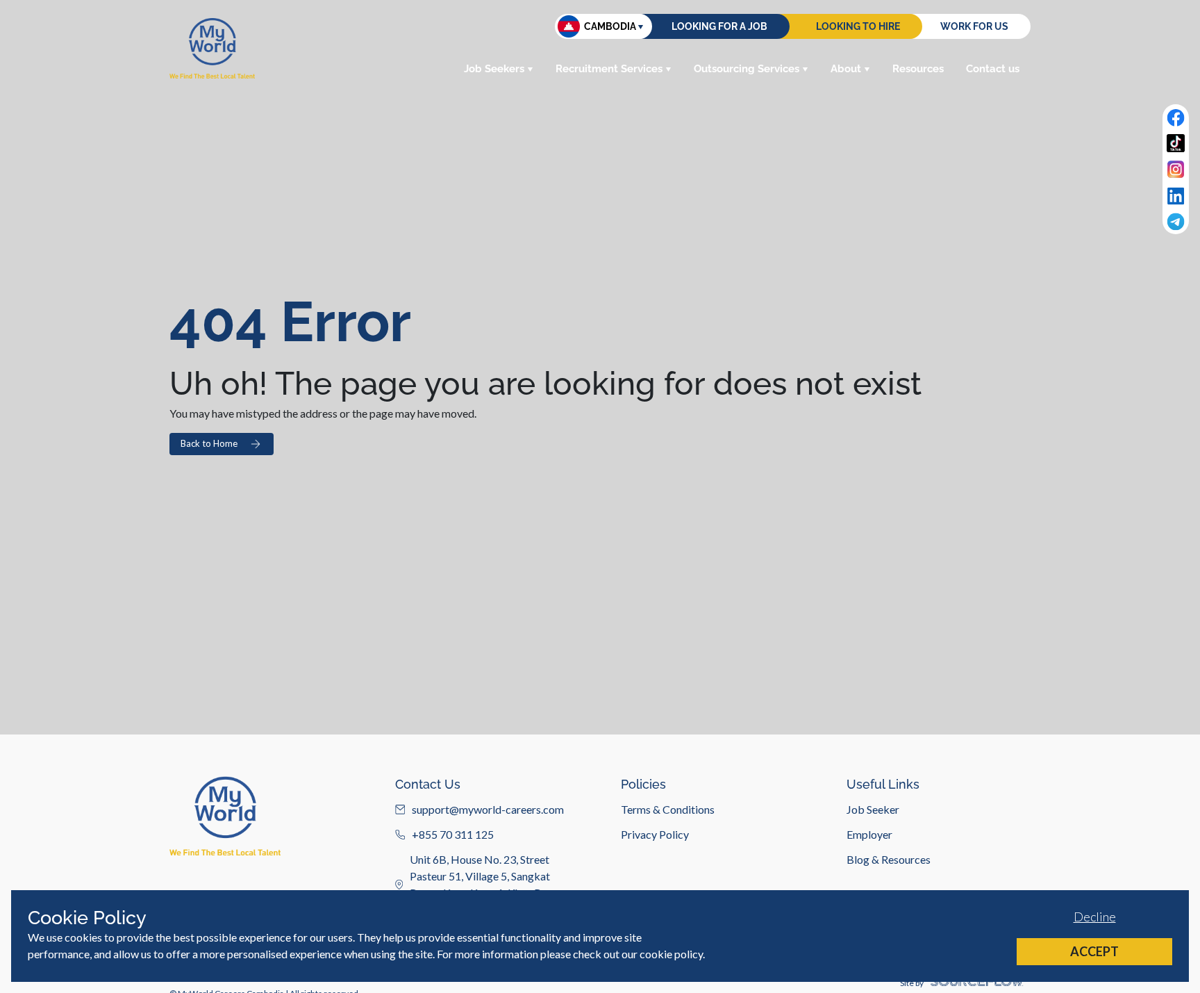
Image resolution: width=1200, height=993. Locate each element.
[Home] (212, 48)
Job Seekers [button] (494, 69)
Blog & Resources (889, 859)
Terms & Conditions (668, 809)
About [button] (846, 69)
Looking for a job (719, 26)
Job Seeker (873, 809)
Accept (1094, 951)
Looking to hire (858, 26)
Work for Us (974, 26)
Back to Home (209, 443)
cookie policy (671, 953)
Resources (918, 69)
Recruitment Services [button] (609, 69)
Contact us (992, 69)
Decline (1095, 916)
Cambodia (610, 26)
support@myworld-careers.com (488, 809)
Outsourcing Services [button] (746, 69)
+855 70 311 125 (453, 834)
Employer (869, 834)
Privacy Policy (655, 834)
